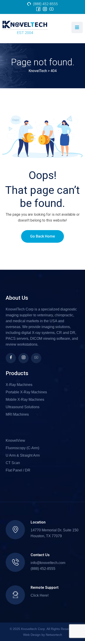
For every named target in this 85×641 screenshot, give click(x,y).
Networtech (54, 634)
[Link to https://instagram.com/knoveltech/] (23, 358)
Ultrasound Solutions (22, 407)
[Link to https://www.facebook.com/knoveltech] (38, 9)
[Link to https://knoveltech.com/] (25, 25)
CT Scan (13, 463)
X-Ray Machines (19, 385)
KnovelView (15, 440)
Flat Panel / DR (18, 470)
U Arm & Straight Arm (23, 455)
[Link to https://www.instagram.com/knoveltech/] (45, 9)
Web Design (32, 634)
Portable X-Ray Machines (26, 392)
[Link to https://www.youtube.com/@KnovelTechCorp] (51, 9)
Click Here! (40, 595)
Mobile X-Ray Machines (25, 399)
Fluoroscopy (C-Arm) (22, 448)
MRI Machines (17, 414)
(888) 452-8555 (45, 4)
